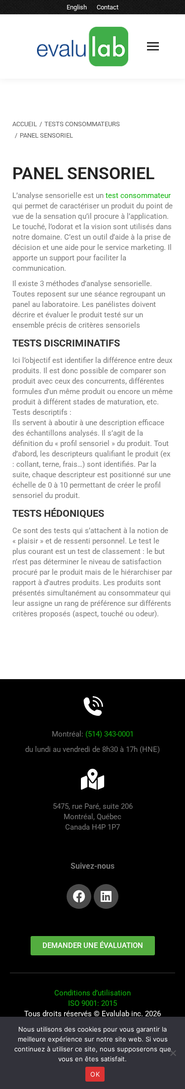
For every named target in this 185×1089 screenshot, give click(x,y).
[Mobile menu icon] (153, 46)
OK (95, 1074)
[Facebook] (79, 896)
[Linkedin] (106, 896)
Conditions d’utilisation (92, 993)
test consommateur (138, 195)
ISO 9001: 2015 (92, 1003)
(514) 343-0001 (109, 734)
